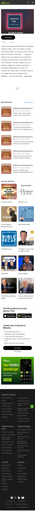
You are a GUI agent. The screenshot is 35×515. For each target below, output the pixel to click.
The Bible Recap (6, 249)
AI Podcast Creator (23, 413)
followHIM (4, 273)
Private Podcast (6, 406)
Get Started (17, 348)
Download (8, 37)
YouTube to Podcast (23, 418)
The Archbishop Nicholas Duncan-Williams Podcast (7, 225)
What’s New (5, 468)
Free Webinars (6, 471)
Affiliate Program (22, 479)
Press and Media (22, 473)
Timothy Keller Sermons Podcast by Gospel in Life (26, 297)
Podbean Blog (22, 468)
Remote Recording (7, 414)
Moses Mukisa (23, 273)
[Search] (28, 2)
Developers (5, 489)
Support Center (6, 465)
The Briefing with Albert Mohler (8, 297)
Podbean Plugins (7, 447)
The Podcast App (7, 409)
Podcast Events (6, 473)
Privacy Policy (11, 501)
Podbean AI (5, 417)
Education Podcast (23, 421)
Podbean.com (24, 507)
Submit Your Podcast (8, 442)
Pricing (4, 400)
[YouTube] (22, 498)
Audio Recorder (6, 411)
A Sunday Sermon (6, 202)
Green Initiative (22, 476)
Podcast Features (7, 398)
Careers (20, 471)
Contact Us (21, 482)
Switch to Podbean (7, 445)
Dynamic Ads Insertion (8, 434)
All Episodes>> (29, 102)
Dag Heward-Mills (24, 224)
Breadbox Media (15, 33)
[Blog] (19, 498)
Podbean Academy (7, 476)
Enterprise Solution (7, 403)
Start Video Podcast (23, 401)
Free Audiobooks (7, 450)
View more (28, 76)
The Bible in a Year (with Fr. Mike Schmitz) (26, 250)
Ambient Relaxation (7, 453)
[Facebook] (12, 498)
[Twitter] (15, 498)
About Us (20, 465)
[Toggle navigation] (32, 2)
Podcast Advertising (7, 432)
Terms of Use (9, 504)
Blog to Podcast (22, 415)
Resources (5, 486)
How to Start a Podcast (24, 429)
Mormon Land (22, 202)
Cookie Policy (22, 501)
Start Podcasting (22, 398)
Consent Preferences (21, 504)
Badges (4, 483)
